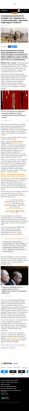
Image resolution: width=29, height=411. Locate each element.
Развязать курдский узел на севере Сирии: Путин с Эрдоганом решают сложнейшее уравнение (14, 290)
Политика (25, 367)
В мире (2, 345)
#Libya (9, 200)
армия (12, 345)
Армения (9, 367)
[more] (26, 120)
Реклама (8, 382)
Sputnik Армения (17, 143)
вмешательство (4, 347)
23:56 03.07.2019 (5, 25)
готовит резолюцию (13, 338)
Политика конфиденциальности (8, 386)
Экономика (17, 367)
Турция (7, 345)
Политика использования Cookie (9, 388)
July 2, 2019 (14, 213)
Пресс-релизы (14, 382)
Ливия (16, 345)
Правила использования (12, 380)
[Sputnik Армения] (4, 11)
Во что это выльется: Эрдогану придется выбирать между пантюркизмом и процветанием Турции (14, 114)
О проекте (3, 380)
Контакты (3, 382)
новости (3, 367)
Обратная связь (4, 394)
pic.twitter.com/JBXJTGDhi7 (14, 208)
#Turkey (8, 203)
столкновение (12, 347)
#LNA (20, 201)
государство (21, 345)
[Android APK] (5, 398)
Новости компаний (5, 384)
